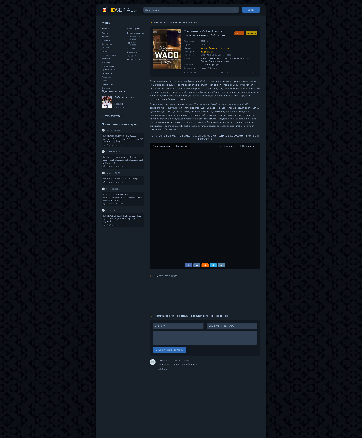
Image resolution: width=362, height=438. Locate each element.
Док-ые (105, 47)
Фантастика (107, 84)
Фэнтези (106, 88)
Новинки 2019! (133, 59)
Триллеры (106, 77)
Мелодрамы (108, 66)
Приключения (108, 69)
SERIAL (122, 10)
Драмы (105, 51)
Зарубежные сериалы (133, 37)
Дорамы (131, 48)
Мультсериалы (134, 52)
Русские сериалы (135, 33)
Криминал (106, 62)
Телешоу (131, 56)
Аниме (105, 33)
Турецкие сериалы (131, 43)
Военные (106, 40)
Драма (204, 48)
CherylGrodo (163, 360)
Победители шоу (115, 145)
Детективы (107, 44)
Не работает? (249, 146)
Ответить (162, 368)
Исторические (109, 55)
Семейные (107, 73)
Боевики (106, 36)
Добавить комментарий (170, 349)
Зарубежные (207, 51)
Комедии (106, 58)
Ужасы (105, 80)
